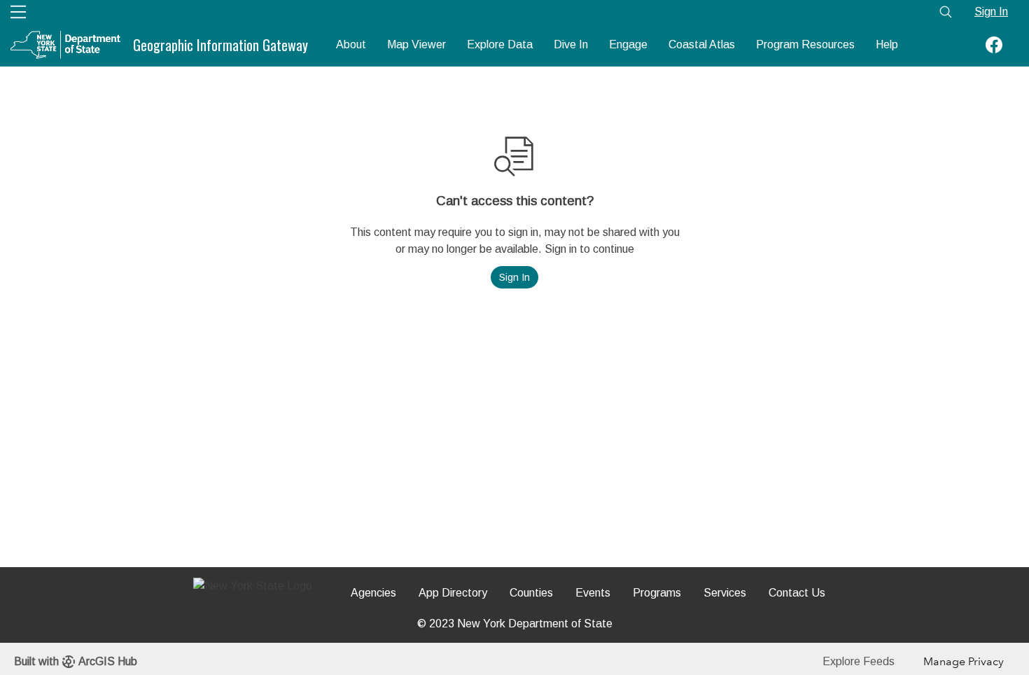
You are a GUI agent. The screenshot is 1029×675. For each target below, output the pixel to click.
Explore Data (500, 44)
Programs (657, 593)
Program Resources (805, 44)
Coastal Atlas (701, 44)
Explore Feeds (858, 661)
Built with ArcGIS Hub (75, 661)
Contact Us (797, 593)
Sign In (991, 12)
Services (725, 593)
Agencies (373, 593)
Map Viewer (416, 44)
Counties (531, 593)
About (351, 44)
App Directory (453, 593)
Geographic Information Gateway (220, 45)
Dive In (571, 44)
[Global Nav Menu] (18, 12)
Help (887, 44)
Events (592, 593)
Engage (628, 44)
